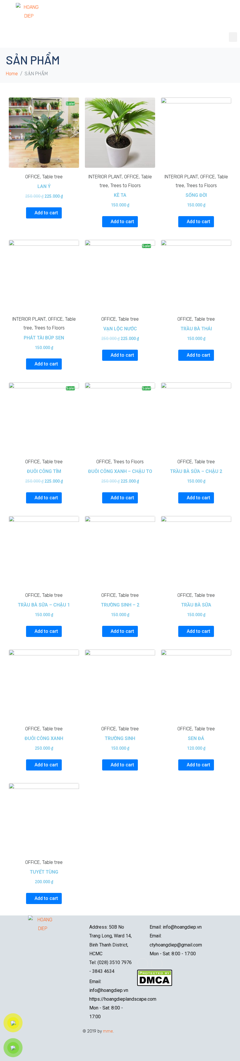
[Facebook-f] (142, 963)
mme (108, 1031)
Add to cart (46, 213)
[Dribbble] (156, 963)
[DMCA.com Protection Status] (154, 977)
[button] (233, 37)
